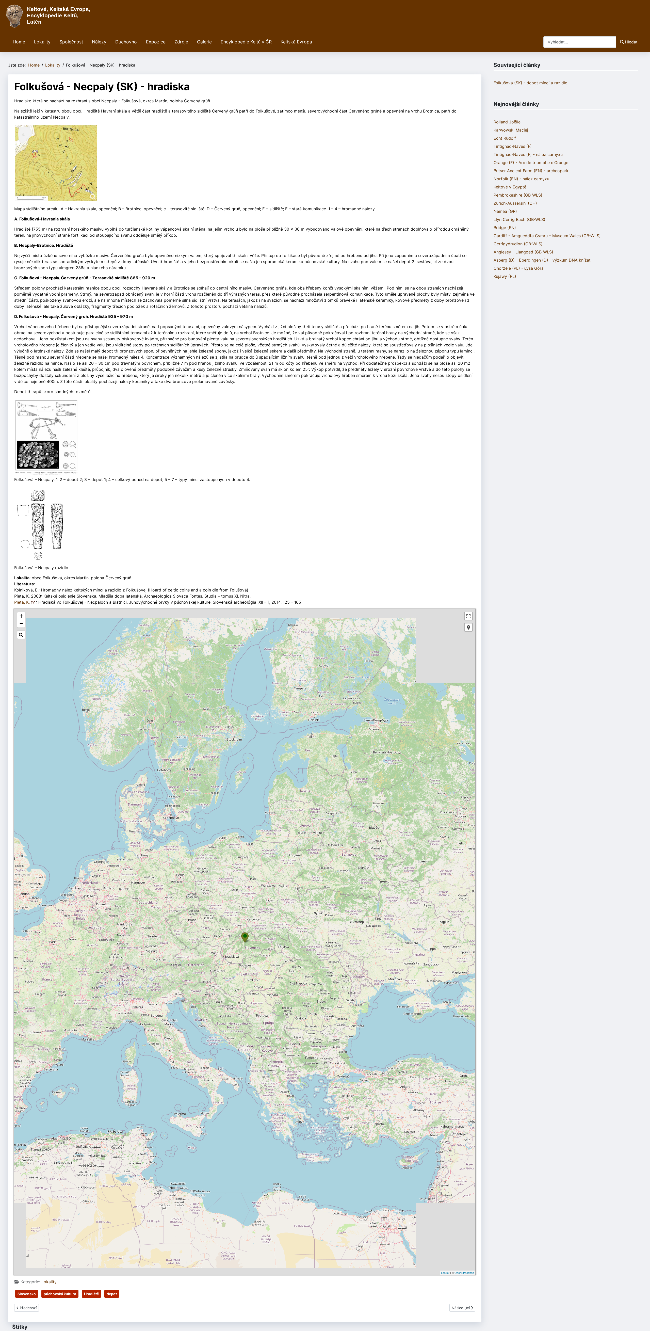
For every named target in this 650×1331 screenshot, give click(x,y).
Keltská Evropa (296, 41)
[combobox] (579, 42)
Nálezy (99, 41)
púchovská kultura (60, 1294)
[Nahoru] (641, 1321)
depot (112, 1294)
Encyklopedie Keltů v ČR (246, 41)
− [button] (21, 623)
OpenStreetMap (464, 1273)
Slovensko (27, 1294)
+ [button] (21, 616)
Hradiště (91, 1294)
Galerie (204, 41)
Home (19, 41)
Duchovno (126, 41)
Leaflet (445, 1273)
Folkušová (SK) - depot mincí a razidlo (530, 82)
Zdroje (181, 41)
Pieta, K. (22, 602)
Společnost (71, 41)
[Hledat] (21, 635)
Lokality (42, 41)
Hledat (631, 41)
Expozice (156, 41)
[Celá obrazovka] (468, 616)
